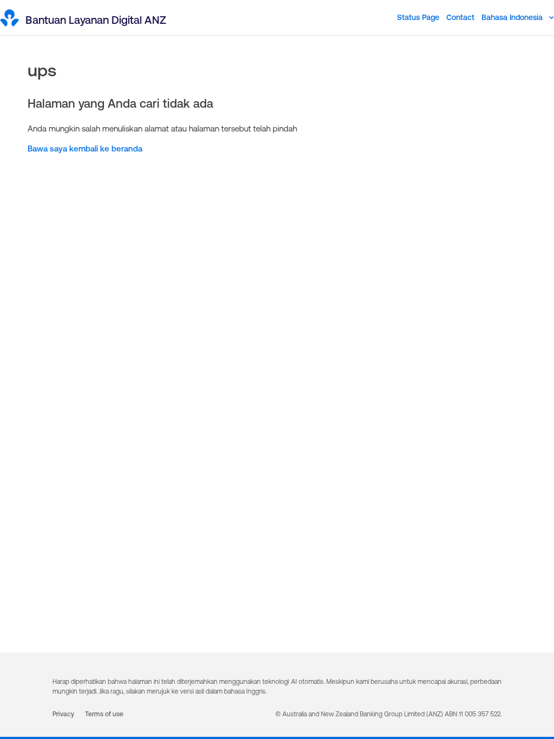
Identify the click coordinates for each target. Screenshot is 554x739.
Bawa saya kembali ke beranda (85, 148)
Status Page (418, 17)
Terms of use (104, 714)
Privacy (63, 714)
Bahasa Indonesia (513, 17)
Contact (460, 17)
